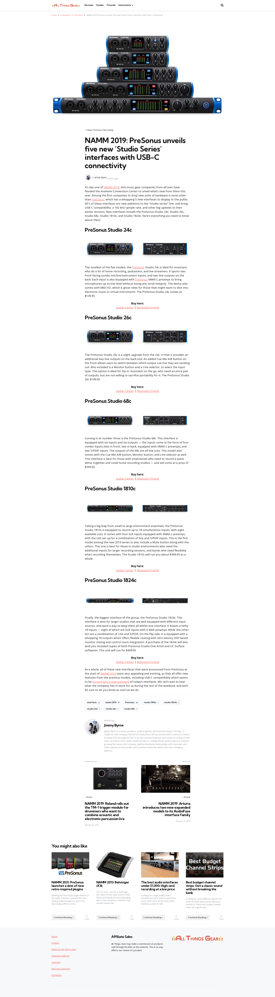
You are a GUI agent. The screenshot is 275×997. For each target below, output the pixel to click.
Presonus (131, 702)
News (89, 130)
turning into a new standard (110, 682)
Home (54, 15)
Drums (89, 797)
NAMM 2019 (111, 187)
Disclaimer (57, 975)
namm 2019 (112, 702)
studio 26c (112, 709)
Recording (108, 130)
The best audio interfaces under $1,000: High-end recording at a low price (159, 885)
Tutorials (111, 5)
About (54, 936)
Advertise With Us (60, 955)
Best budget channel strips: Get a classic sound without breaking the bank (204, 887)
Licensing (56, 962)
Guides (100, 5)
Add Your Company (61, 968)
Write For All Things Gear (64, 949)
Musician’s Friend (148, 307)
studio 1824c (171, 702)
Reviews (89, 5)
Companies (65, 15)
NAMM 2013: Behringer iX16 (112, 884)
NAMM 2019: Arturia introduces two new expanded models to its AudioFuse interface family (166, 809)
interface (93, 702)
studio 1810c (151, 702)
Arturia (187, 797)
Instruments (124, 5)
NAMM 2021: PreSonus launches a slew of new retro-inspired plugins (68, 885)
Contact (55, 942)
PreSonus (78, 15)
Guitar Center (125, 307)
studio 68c (130, 709)
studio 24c (93, 709)
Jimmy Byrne (101, 177)
